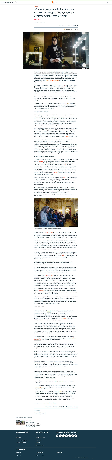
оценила (53, 190)
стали (64, 164)
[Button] (62, 26)
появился (41, 161)
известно (49, 311)
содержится (54, 315)
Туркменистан (39, 455)
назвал (55, 172)
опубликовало (49, 232)
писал (64, 177)
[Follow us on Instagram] (60, 436)
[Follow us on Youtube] (57, 436)
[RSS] (75, 436)
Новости (38, 435)
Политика (38, 440)
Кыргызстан (19, 455)
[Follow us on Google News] (72, 436)
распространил (40, 387)
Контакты (18, 437)
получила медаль (59, 381)
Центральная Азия (40, 437)
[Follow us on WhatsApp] (69, 436)
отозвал (67, 103)
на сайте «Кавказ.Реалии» (50, 403)
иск (65, 85)
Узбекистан (59, 452)
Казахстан (18, 452)
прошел (66, 136)
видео (60, 391)
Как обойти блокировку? (21, 440)
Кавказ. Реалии (37, 19)
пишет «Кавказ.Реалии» (52, 80)
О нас (17, 435)
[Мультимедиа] (108, 2)
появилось (64, 318)
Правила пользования (21, 442)
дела (62, 91)
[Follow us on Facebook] (63, 436)
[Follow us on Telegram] (66, 436)
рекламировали (49, 275)
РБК (63, 255)
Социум (38, 442)
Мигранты (28, 421)
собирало (41, 290)
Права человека (39, 445)
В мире (36, 6)
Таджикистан (39, 452)
